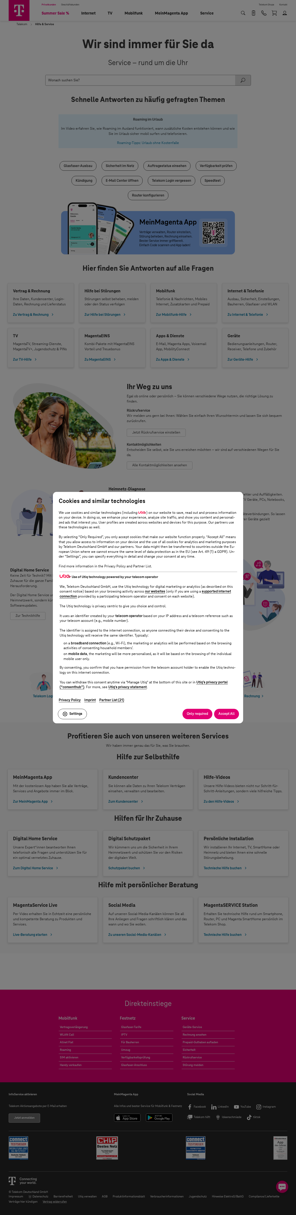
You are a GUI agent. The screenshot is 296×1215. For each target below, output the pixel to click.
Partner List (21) (111, 700)
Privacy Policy (70, 700)
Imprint (90, 700)
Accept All (226, 713)
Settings (75, 713)
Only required (197, 713)
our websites (155, 591)
